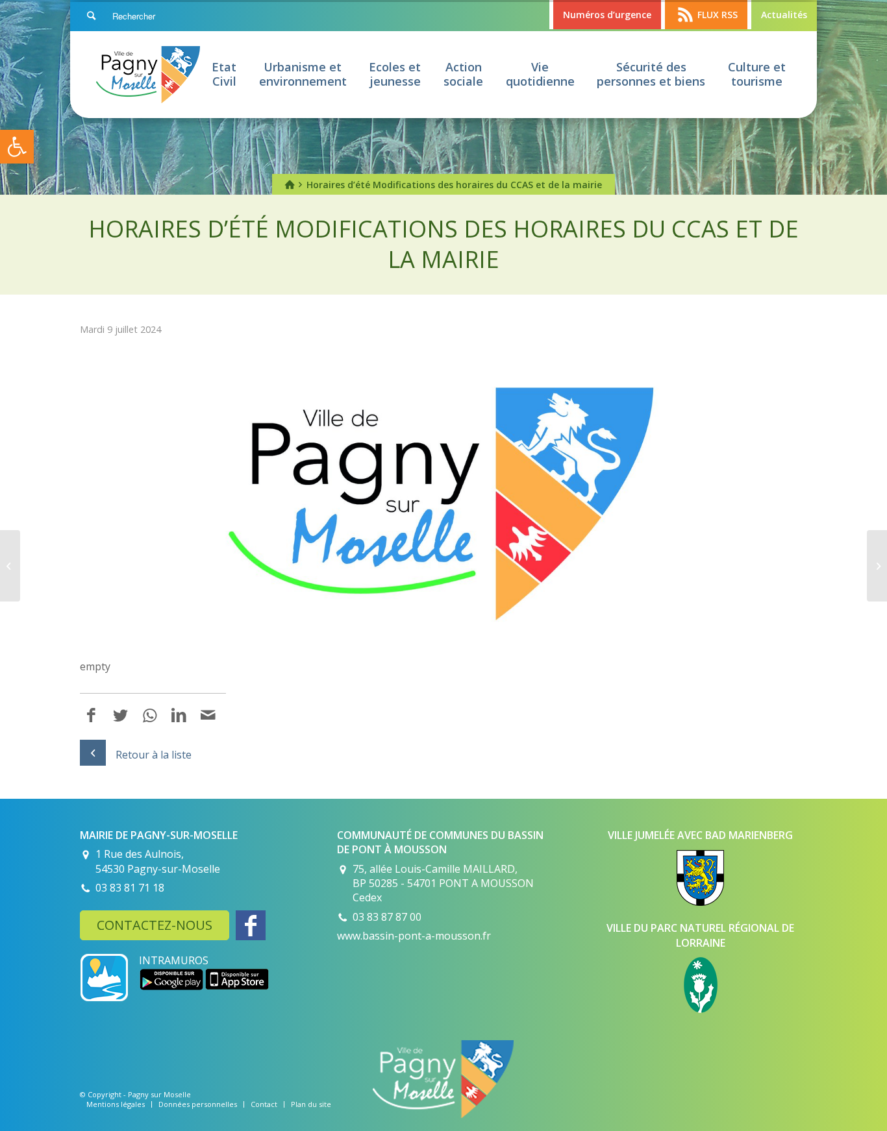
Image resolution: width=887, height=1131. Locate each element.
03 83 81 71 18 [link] (129, 888)
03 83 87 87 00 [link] (387, 917)
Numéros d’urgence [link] (607, 14)
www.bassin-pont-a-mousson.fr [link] (414, 936)
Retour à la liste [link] (154, 755)
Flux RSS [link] (717, 14)
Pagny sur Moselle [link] (159, 1094)
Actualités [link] (784, 14)
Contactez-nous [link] (154, 925)
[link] (17, 147)
